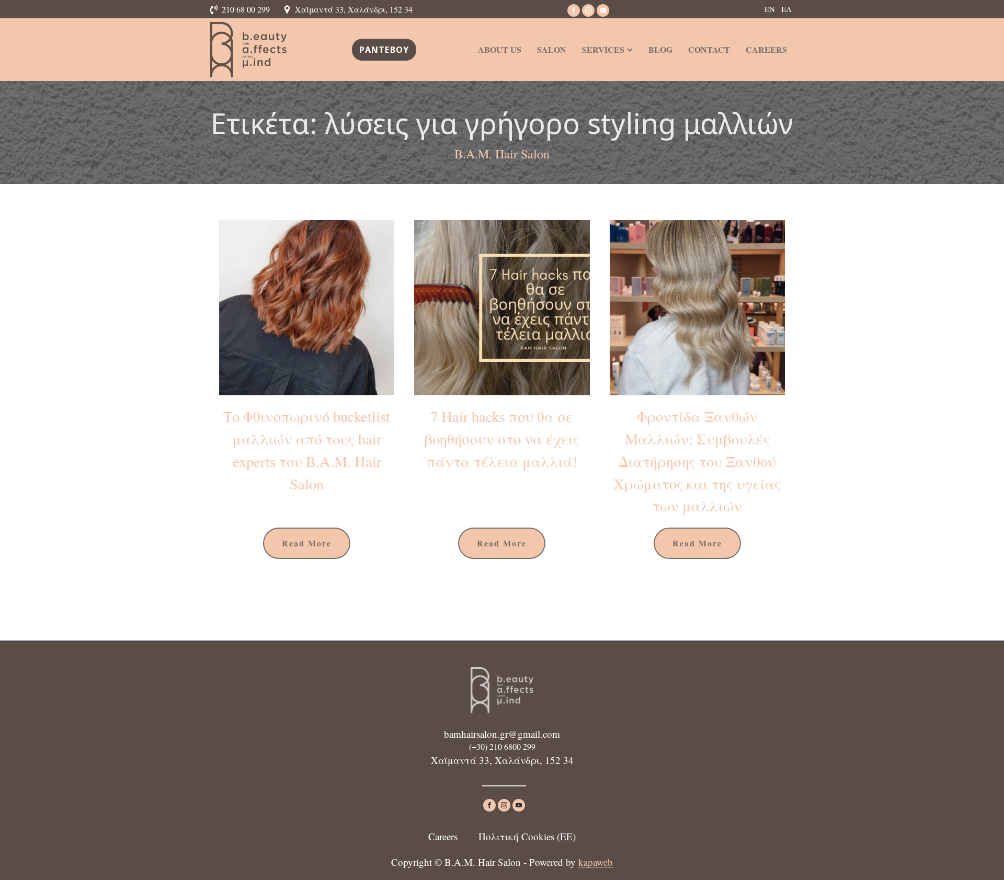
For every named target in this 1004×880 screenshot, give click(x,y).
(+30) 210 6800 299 (502, 746)
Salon (551, 49)
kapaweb (595, 861)
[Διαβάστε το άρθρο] (306, 307)
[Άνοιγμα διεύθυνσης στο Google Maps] (288, 9)
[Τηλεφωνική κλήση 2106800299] (215, 9)
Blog (660, 49)
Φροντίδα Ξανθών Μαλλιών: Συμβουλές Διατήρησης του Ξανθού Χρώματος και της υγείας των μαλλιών (697, 461)
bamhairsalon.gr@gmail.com (502, 733)
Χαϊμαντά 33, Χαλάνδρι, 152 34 (354, 9)
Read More (307, 543)
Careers (766, 49)
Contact (709, 49)
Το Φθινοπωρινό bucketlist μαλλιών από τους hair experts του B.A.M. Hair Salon (306, 449)
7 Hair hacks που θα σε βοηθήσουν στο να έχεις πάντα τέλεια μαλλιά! (502, 438)
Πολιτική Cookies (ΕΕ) (527, 836)
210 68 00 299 (246, 9)
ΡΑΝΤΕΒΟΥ (384, 49)
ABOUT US (499, 49)
